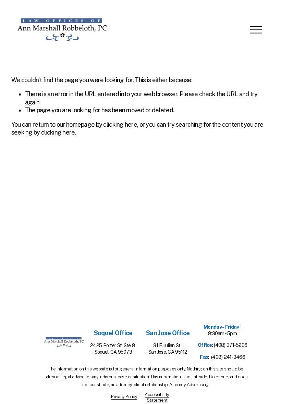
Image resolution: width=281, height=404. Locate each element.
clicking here (120, 124)
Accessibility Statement (157, 397)
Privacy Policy (124, 396)
